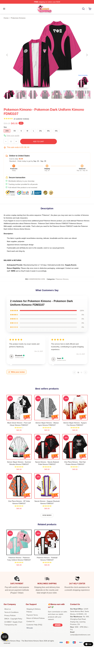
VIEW (19, 418)
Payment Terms (32, 615)
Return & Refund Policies (35, 618)
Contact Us (30, 621)
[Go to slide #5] (56, 94)
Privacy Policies (10, 615)
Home (6, 18)
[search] (83, 8)
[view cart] (89, 8)
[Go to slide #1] (9, 94)
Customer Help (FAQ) (34, 625)
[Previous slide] (7, 55)
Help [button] (89, 644)
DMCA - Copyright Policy (13, 619)
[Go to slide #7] (80, 94)
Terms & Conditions (11, 612)
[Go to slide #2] (21, 94)
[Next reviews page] (85, 372)
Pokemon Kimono (18, 18)
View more (47, 515)
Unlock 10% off (4, 637)
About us (7, 609)
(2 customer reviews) (21, 119)
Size (5, 127)
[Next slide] (86, 55)
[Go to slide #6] (68, 94)
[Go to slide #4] (44, 94)
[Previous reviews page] (74, 372)
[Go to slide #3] (33, 94)
